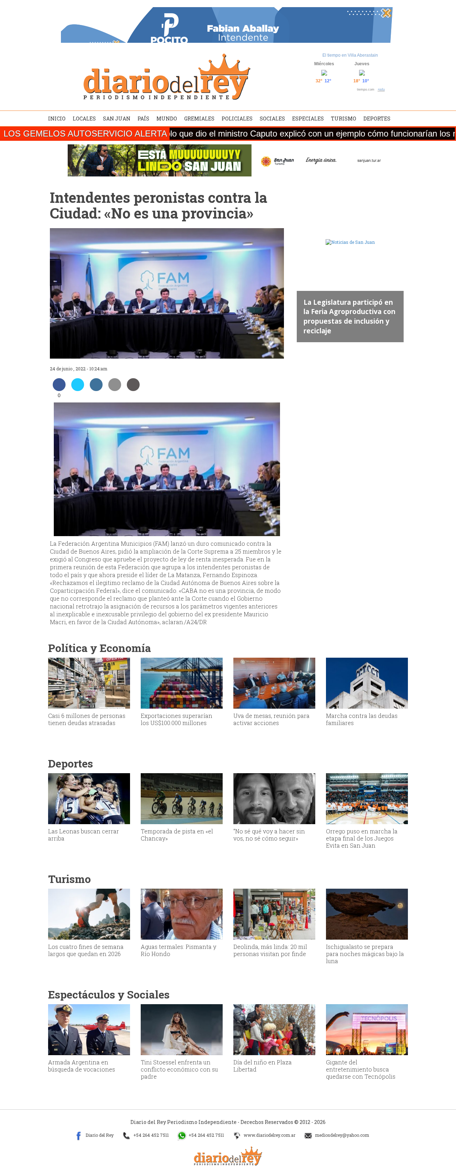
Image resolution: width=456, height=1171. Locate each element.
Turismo (343, 118)
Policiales (237, 118)
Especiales (308, 118)
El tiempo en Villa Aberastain (350, 55)
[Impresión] (133, 389)
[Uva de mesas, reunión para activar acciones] (274, 682)
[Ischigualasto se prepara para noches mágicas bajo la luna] (367, 913)
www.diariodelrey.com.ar (269, 1135)
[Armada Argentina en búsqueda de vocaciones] (89, 1029)
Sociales (272, 118)
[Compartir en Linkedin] (96, 389)
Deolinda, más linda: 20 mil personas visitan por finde (270, 950)
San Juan (116, 118)
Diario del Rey (99, 1135)
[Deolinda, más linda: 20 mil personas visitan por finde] (274, 913)
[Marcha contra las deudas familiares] (367, 682)
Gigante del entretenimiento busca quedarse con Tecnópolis (360, 1069)
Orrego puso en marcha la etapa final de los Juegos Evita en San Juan (362, 838)
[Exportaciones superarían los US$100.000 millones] (182, 682)
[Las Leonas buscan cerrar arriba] (89, 798)
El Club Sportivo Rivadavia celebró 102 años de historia (346, 321)
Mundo (166, 118)
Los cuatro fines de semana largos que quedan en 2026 (86, 950)
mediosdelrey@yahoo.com (341, 1135)
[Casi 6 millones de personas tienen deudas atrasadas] (89, 682)
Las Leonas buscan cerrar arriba (83, 834)
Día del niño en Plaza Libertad (262, 1065)
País (143, 118)
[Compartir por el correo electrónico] (114, 389)
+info (381, 89)
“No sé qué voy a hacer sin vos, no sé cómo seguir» (269, 834)
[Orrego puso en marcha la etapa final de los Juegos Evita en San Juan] (367, 798)
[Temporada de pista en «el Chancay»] (182, 798)
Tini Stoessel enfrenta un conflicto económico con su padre (179, 1069)
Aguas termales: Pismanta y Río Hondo (178, 950)
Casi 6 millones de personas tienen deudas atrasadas (86, 719)
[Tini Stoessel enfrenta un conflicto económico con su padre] (182, 1029)
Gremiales (199, 118)
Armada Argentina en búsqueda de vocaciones (81, 1065)
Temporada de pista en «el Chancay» (177, 834)
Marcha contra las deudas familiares (362, 719)
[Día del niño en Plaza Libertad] (274, 1029)
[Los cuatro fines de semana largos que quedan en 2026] (89, 913)
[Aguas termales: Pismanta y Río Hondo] (182, 913)
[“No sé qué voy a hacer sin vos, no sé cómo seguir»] (274, 798)
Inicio (57, 118)
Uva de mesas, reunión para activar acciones (271, 719)
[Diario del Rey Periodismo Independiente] (166, 76)
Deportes (376, 118)
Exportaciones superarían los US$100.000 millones (176, 719)
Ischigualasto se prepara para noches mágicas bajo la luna (365, 954)
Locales (84, 118)
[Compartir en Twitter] (77, 389)
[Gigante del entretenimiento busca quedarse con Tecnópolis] (367, 1029)
